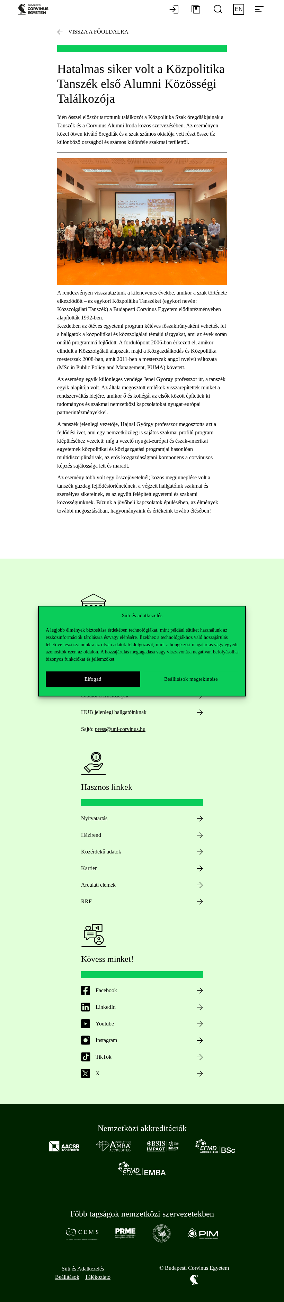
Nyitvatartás (94, 818)
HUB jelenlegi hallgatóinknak (114, 712)
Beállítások (67, 1277)
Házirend (91, 835)
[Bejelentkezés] (174, 9)
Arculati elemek (98, 885)
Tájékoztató (97, 1277)
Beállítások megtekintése (191, 679)
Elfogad (93, 679)
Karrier (89, 868)
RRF (86, 901)
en (239, 9)
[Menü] (259, 9)
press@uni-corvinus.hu (120, 729)
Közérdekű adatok (101, 852)
